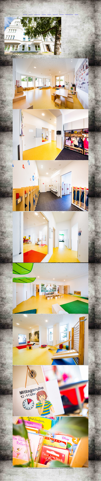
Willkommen (25, 14)
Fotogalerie (49, 14)
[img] (33, 36)
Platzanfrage (44, 14)
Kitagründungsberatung (69, 14)
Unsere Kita (31, 14)
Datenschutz (62, 14)
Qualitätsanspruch (37, 14)
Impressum (76, 14)
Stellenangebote (55, 14)
